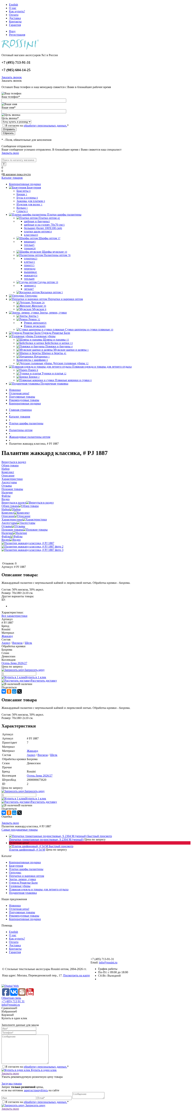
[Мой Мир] (14, 691)
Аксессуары (9, 522)
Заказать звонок (12, 77)
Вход (12, 31)
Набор (6, 509)
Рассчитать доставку (44, 680)
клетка (29, 261)
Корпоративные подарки (25, 403)
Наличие (7, 533)
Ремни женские (35, 322)
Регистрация (17, 34)
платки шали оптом (38, 231)
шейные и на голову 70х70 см (44, 224)
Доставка (15, 18)
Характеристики (12, 519)
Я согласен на (37, 125)
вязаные (30, 241)
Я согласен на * (37, 1066)
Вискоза (17, 642)
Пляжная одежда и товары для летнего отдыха (38, 889)
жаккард (30, 275)
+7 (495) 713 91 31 (13, 1001)
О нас (12, 8)
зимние (30, 285)
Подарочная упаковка (23, 892)
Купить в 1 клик (35, 677)
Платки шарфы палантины (26, 869)
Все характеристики (14, 615)
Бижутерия (16, 865)
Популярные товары (22, 396)
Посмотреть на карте (76, 975)
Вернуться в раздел (14, 502)
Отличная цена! (19, 393)
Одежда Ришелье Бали (23, 882)
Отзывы (7, 526)
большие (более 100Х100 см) (43, 228)
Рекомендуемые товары (24, 400)
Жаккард (7, 636)
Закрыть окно (10, 153)
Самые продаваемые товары (20, 829)
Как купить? (17, 11)
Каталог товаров (12, 177)
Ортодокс (15, 872)
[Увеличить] (28, 543)
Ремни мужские (35, 326)
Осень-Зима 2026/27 (14, 663)
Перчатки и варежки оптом (26, 875)
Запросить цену (35, 1105)
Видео (6, 539)
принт (29, 265)
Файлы (6, 536)
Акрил (6, 642)
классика (31, 234)
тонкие (30, 248)
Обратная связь (11, 998)
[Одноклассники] (9, 691)
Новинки (15, 390)
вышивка (30, 272)
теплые (29, 245)
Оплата (13, 14)
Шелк (28, 642)
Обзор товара (10, 506)
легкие (29, 288)
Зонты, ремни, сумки (22, 879)
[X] (19, 691)
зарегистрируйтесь (36, 1090)
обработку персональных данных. (45, 125)
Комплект (8, 512)
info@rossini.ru (108, 962)
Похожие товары (12, 529)
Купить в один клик (43, 1070)
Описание (8, 516)
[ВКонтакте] (4, 691)
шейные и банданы (37, 221)
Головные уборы (19, 886)
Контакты (15, 21)
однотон (30, 258)
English (13, 4)
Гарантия (15, 24)
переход (29, 268)
